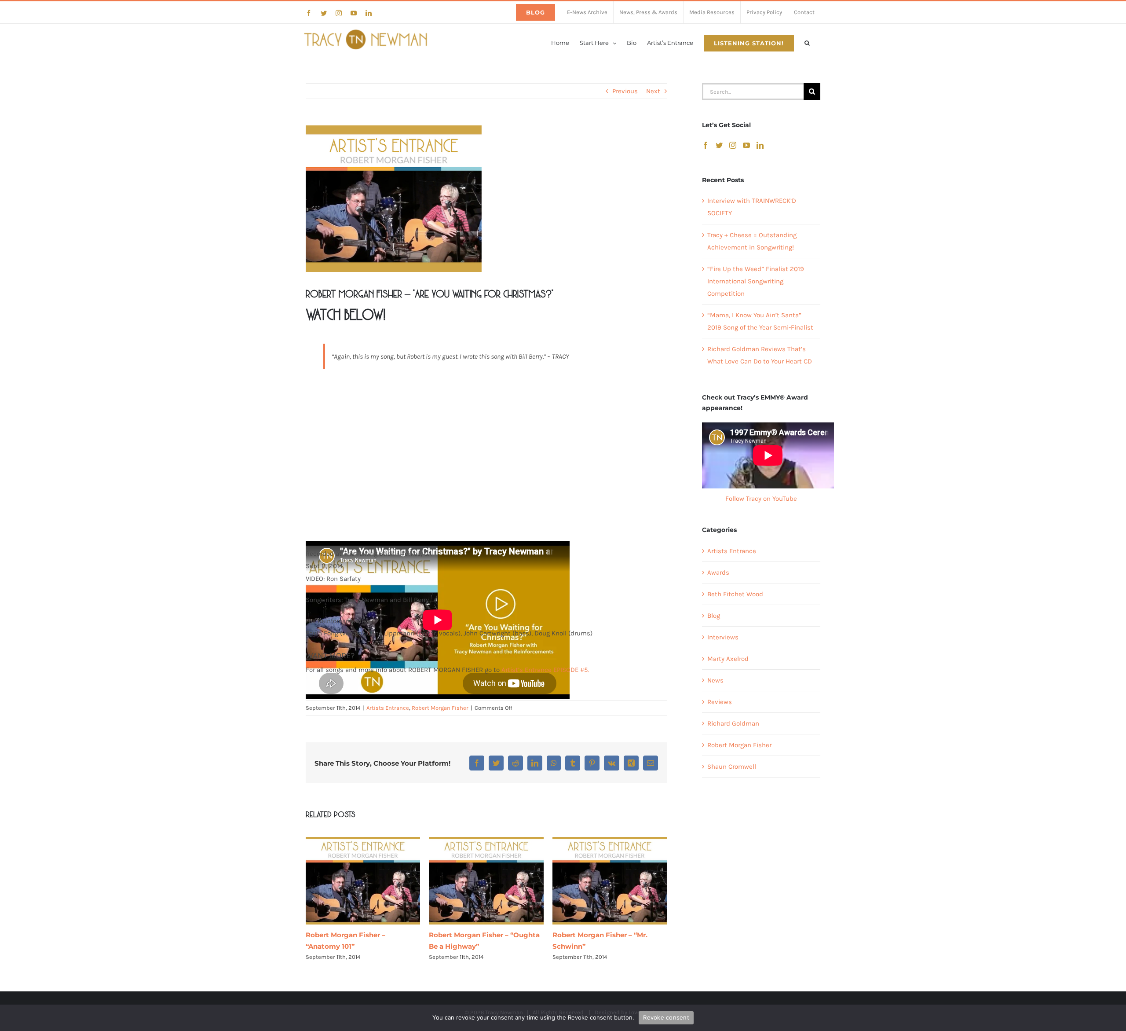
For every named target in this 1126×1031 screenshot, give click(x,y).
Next (653, 91)
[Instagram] (732, 145)
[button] (807, 42)
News (715, 680)
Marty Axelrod (728, 659)
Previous (625, 91)
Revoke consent (666, 1017)
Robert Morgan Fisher (440, 707)
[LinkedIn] (760, 145)
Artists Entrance (387, 707)
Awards (718, 572)
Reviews (719, 702)
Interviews (722, 637)
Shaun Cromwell (731, 766)
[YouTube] (746, 145)
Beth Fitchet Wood (735, 594)
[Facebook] (705, 145)
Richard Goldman (733, 723)
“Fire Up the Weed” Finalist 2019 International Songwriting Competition (755, 281)
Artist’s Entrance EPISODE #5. (545, 670)
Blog (713, 616)
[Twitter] (719, 145)
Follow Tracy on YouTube (761, 499)
